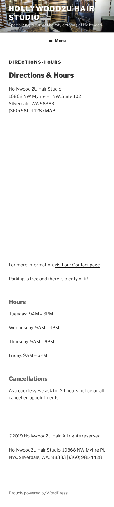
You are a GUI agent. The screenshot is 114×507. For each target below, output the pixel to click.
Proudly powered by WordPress (38, 492)
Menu (60, 40)
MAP (50, 110)
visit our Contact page (77, 265)
